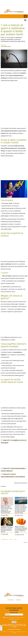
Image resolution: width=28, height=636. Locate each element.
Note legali (14, 632)
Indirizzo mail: (14, 612)
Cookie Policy (12, 631)
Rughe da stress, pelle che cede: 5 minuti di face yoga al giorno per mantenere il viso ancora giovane (6, 509)
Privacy (1, 628)
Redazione (3, 45)
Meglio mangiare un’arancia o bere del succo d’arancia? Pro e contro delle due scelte (21, 529)
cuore (15, 539)
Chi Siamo (11, 600)
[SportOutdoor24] (14, 11)
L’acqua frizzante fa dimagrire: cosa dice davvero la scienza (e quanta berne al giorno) (7, 529)
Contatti (18, 600)
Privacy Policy (5, 631)
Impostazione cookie (14, 603)
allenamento (5, 539)
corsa (10, 539)
